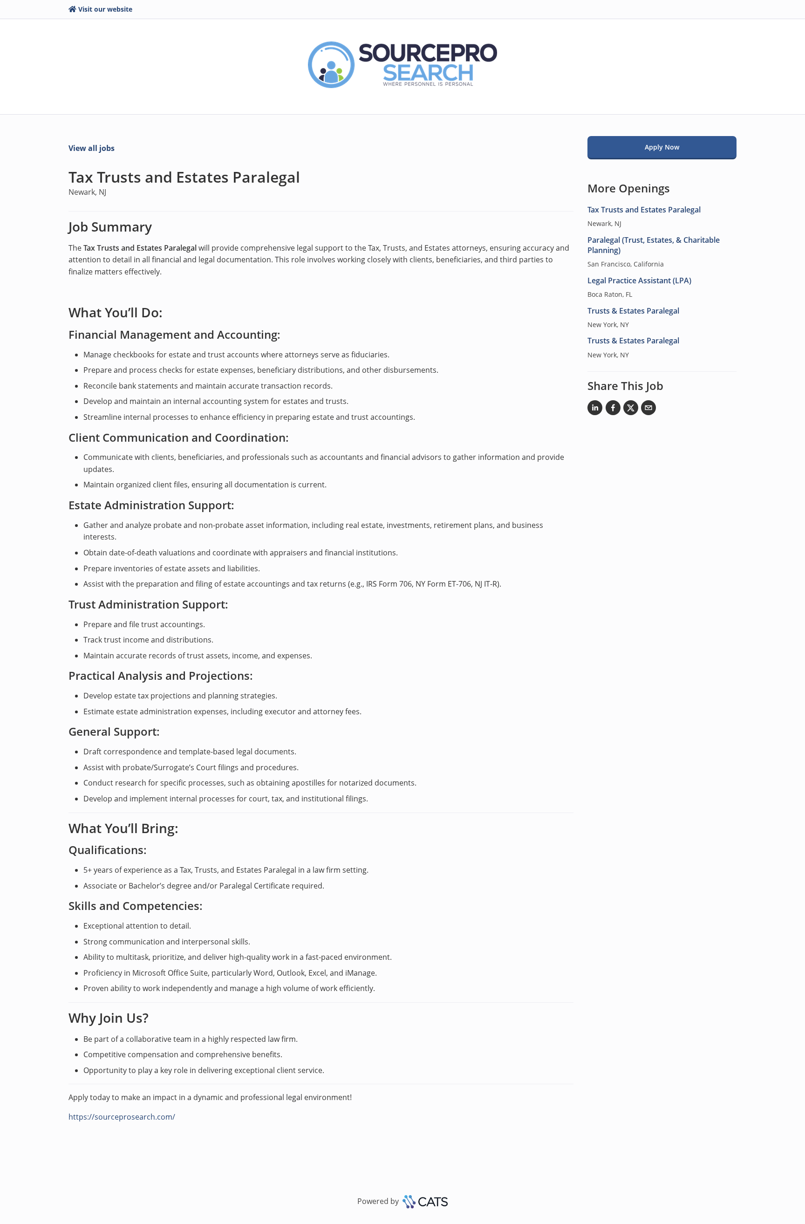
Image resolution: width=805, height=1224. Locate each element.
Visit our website (105, 9)
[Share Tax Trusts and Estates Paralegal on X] (630, 409)
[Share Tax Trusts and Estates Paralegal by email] (648, 409)
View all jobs (91, 148)
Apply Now (662, 147)
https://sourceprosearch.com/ (121, 1117)
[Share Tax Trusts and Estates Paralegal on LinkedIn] (594, 409)
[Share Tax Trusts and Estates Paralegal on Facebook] (613, 409)
